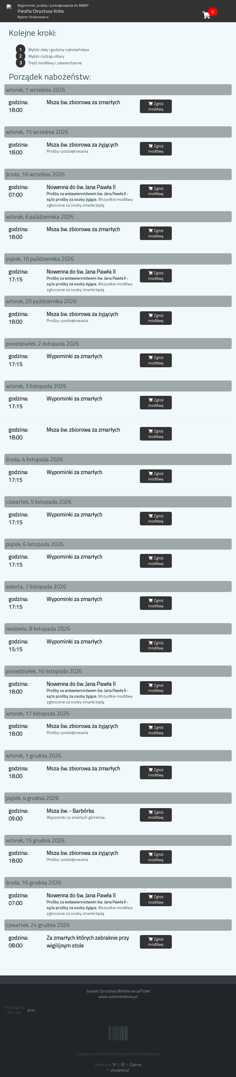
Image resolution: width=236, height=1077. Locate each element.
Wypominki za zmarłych (74, 356)
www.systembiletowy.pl (118, 996)
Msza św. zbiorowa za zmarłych (83, 102)
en (33, 1010)
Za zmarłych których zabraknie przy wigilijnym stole (88, 941)
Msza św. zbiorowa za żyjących (82, 144)
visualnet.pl (120, 1070)
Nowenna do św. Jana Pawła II (81, 187)
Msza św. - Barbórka (70, 810)
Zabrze (136, 1064)
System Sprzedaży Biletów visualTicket (118, 991)
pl (28, 1010)
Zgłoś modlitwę (155, 106)
